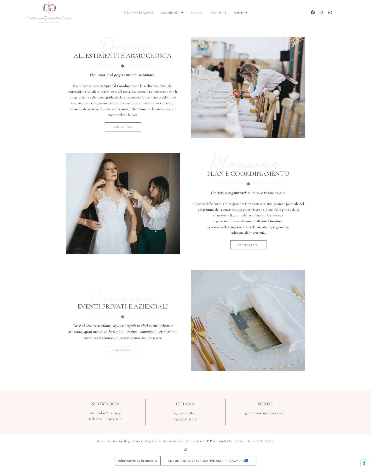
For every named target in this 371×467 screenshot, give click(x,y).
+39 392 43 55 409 (185, 419)
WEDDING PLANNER (138, 12)
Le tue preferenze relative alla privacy (203, 461)
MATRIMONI (170, 12)
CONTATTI (218, 12)
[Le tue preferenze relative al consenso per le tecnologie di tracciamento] (364, 463)
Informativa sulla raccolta (137, 461)
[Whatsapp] (330, 13)
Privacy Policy (243, 441)
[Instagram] (321, 13)
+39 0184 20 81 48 (185, 413)
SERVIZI (197, 12)
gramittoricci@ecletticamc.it (265, 413)
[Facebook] (313, 13)
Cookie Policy (265, 441)
